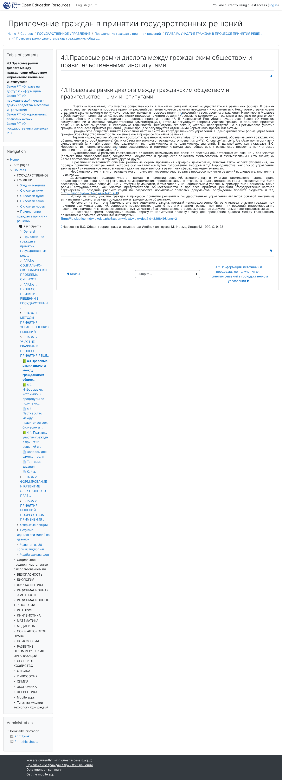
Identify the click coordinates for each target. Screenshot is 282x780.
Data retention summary (44, 770)
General (29, 231)
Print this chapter (27, 742)
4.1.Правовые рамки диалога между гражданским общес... (56, 38)
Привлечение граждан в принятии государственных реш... (33, 246)
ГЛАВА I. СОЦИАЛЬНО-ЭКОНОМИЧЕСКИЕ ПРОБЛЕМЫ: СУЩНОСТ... (34, 270)
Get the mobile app (40, 774)
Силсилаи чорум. (33, 206)
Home (11, 34)
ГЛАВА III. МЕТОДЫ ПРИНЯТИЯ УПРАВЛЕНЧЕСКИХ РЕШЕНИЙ (35, 322)
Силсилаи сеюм (32, 201)
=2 (175, 219)
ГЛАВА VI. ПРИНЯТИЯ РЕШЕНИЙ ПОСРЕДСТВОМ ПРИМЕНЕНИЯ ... (32, 510)
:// (69, 219)
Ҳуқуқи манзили (32, 185)
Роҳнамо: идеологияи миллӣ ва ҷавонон (33, 534)
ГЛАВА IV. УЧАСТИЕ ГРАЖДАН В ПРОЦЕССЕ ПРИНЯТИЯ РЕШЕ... (213, 34)
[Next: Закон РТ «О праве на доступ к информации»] (271, 76)
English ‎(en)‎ (85, 5)
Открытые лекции (34, 525)
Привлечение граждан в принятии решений (128, 34)
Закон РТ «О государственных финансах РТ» (27, 128)
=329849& (159, 219)
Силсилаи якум (31, 190)
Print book (22, 736)
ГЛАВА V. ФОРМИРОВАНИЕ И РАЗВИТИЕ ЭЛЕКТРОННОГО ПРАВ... (33, 486)
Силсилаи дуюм (32, 196)
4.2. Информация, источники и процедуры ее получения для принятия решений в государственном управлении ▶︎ (239, 274)
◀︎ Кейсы (73, 274)
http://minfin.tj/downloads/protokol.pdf (90, 193)
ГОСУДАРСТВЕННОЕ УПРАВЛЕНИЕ (63, 34)
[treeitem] (28, 159)
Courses (26, 34)
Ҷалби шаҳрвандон (34, 555)
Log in (273, 5)
